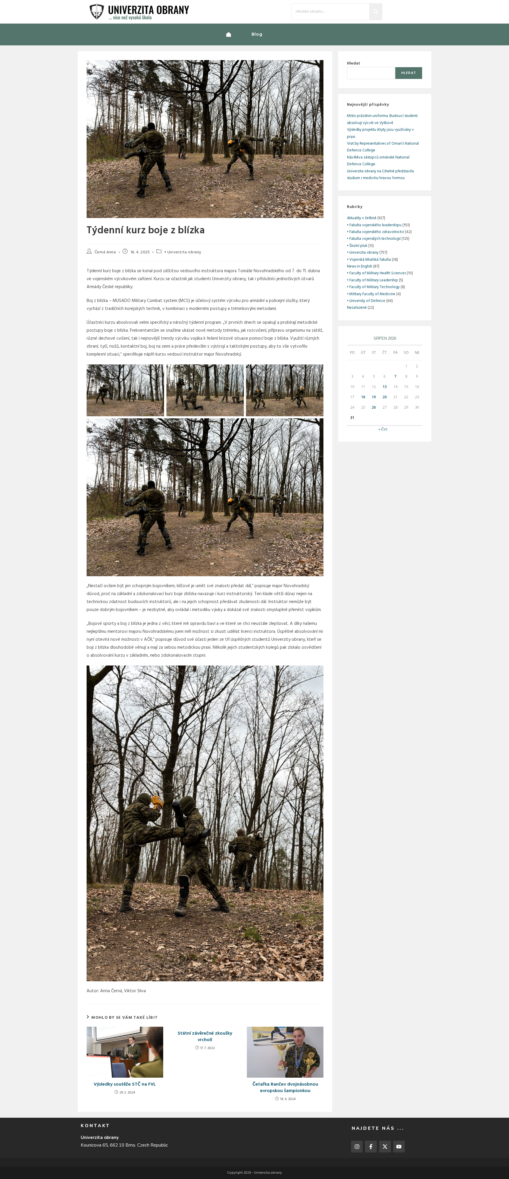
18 (363, 396)
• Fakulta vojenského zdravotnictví (375, 232)
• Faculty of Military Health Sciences (376, 273)
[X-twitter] (385, 1146)
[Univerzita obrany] (239, 34)
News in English (359, 266)
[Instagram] (357, 1146)
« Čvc (383, 429)
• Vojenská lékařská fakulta (369, 260)
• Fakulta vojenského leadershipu (374, 225)
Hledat (353, 63)
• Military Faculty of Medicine (371, 294)
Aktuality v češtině (361, 218)
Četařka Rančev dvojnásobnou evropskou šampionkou (285, 1087)
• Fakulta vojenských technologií (374, 239)
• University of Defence (366, 301)
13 (385, 386)
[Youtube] (399, 1146)
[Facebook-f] (371, 1146)
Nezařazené (357, 308)
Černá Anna (105, 252)
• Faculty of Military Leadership (372, 280)
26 (374, 407)
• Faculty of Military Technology (373, 287)
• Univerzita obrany (182, 252)
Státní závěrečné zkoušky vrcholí (205, 1036)
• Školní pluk (357, 246)
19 (374, 396)
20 (385, 396)
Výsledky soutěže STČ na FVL (125, 1084)
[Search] (376, 11)
